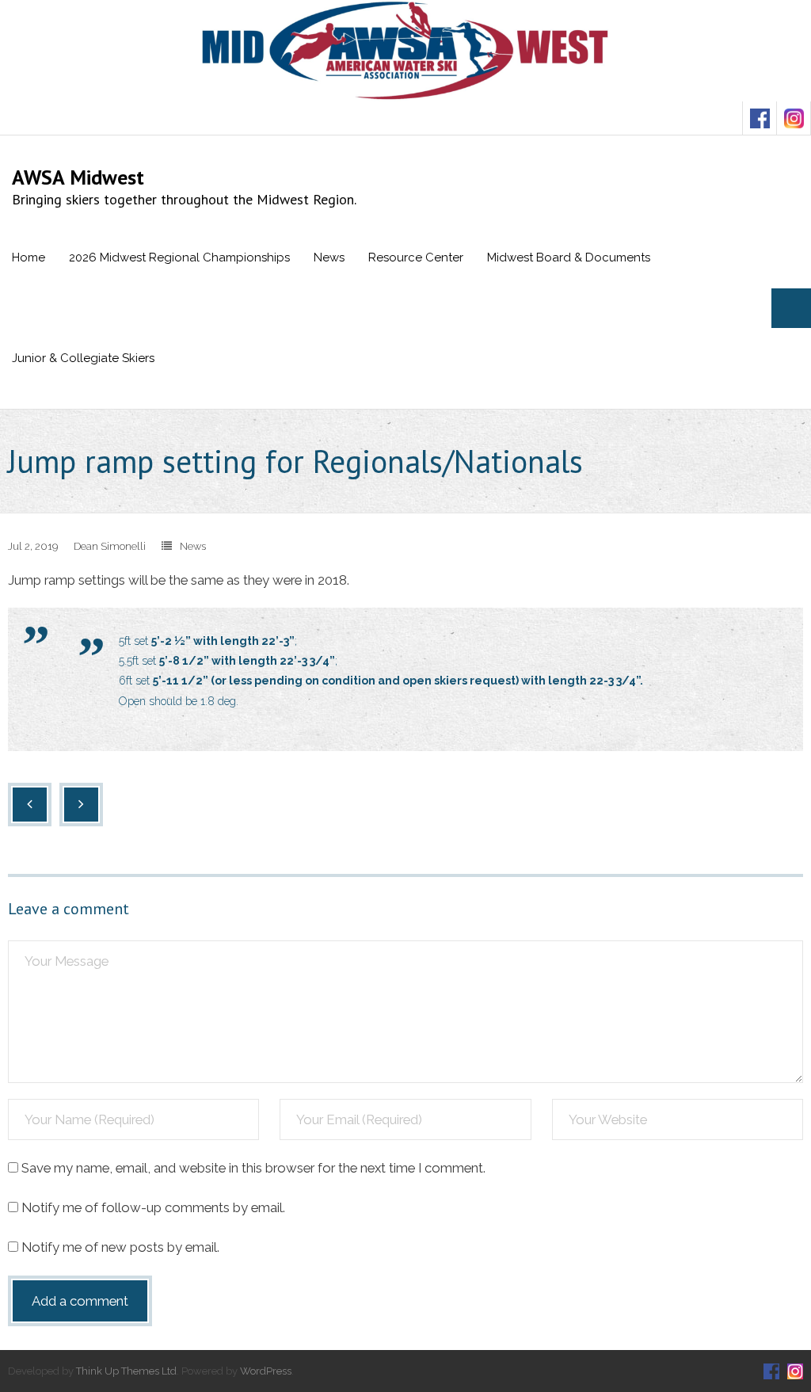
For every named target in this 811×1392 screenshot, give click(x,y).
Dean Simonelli (110, 546)
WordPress (265, 1371)
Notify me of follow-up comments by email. (153, 1207)
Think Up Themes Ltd (126, 1371)
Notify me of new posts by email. (120, 1247)
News (193, 546)
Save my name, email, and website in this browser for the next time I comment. (253, 1168)
